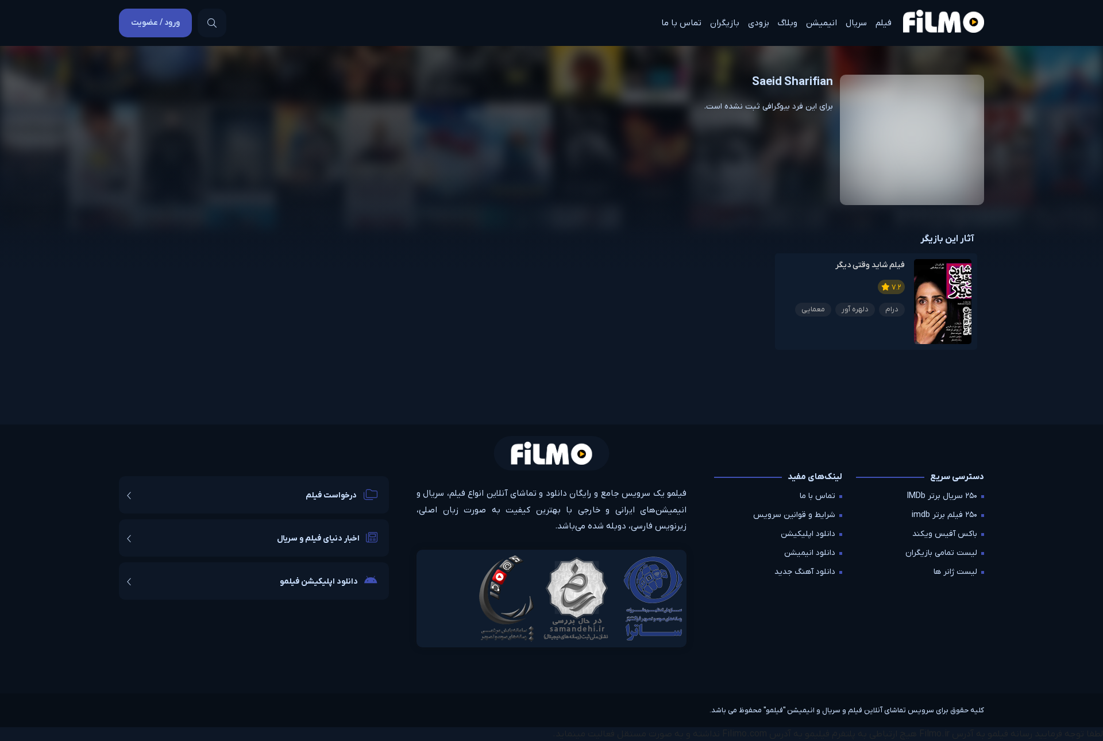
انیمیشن (821, 23)
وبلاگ (787, 23)
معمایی (813, 309)
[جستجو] (212, 23)
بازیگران (724, 23)
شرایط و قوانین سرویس (794, 515)
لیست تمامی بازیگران (941, 552)
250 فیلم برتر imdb (944, 515)
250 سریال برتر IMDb (942, 496)
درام (891, 309)
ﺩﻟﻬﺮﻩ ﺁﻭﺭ (855, 309)
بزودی (758, 23)
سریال (856, 23)
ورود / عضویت (155, 22)
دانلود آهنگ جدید (804, 571)
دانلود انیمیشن (809, 552)
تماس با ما (681, 23)
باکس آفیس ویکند (944, 533)
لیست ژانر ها (955, 571)
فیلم (884, 23)
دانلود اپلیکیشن (808, 533)
